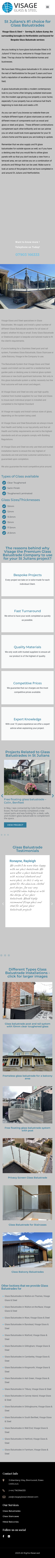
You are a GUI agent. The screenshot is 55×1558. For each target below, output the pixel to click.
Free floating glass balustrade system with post (27, 1129)
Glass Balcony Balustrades (27, 1271)
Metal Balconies (11, 1522)
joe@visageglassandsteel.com (23, 1497)
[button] (47, 7)
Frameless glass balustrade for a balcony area (27, 1077)
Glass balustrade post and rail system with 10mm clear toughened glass (27, 1025)
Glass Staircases (11, 1516)
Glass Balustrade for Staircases (27, 1224)
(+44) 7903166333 (17, 1490)
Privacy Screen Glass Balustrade (27, 1177)
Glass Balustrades (12, 1511)
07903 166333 (27, 254)
